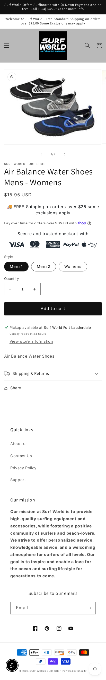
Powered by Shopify (75, 671)
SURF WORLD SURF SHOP (45, 671)
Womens (73, 266)
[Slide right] (64, 154)
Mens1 (16, 266)
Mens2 (43, 266)
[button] (7, 45)
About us (19, 443)
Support (18, 480)
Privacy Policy (23, 468)
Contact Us (21, 456)
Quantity (11, 279)
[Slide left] (41, 154)
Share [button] (15, 388)
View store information (31, 341)
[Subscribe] (89, 608)
